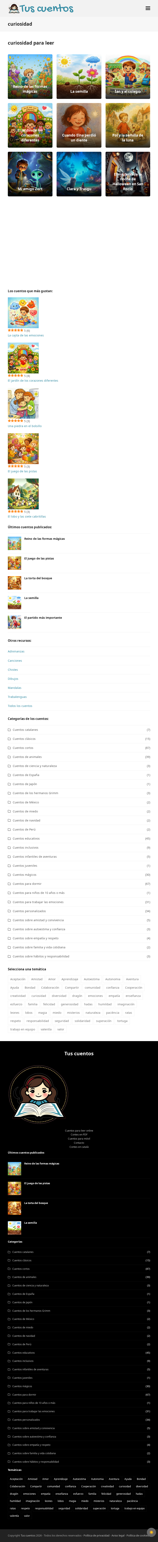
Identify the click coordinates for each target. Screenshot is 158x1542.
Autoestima (92, 979)
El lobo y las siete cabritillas (27, 516)
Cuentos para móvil (79, 1138)
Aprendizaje (70, 979)
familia (32, 1004)
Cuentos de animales (27, 757)
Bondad (30, 987)
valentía (46, 1029)
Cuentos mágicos (24, 875)
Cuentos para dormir (27, 884)
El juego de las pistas (22, 471)
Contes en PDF (79, 1134)
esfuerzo (16, 1004)
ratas (128, 1013)
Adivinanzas (16, 651)
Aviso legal (118, 1535)
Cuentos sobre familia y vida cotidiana (39, 947)
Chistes (13, 670)
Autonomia (112, 979)
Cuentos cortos (23, 748)
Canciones (15, 661)
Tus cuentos (28, 1535)
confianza (112, 987)
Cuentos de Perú (24, 829)
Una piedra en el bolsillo (25, 426)
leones (14, 1013)
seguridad (62, 1021)
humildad (105, 1004)
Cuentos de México (26, 802)
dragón (77, 996)
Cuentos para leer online (79, 1130)
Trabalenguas (17, 697)
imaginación (126, 1004)
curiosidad (38, 996)
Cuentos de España (26, 775)
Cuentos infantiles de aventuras (35, 856)
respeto (15, 1021)
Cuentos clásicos (24, 739)
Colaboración (50, 987)
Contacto (79, 1143)
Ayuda (14, 987)
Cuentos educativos (26, 838)
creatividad (18, 996)
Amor (52, 979)
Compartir (72, 987)
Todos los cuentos (20, 706)
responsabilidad (38, 1021)
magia (42, 1013)
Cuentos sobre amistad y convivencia (38, 920)
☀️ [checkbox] (151, 1532)
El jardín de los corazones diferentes (33, 380)
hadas (88, 1004)
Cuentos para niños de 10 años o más (39, 893)
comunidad (92, 987)
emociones (95, 996)
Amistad (37, 979)
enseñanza (133, 996)
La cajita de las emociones (26, 335)
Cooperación (133, 987)
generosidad (69, 1004)
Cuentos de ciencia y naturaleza (35, 766)
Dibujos (13, 679)
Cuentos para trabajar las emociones (38, 902)
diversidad (59, 996)
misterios (73, 1013)
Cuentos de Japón (25, 784)
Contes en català (79, 1147)
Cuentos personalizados (29, 911)
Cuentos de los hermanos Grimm (35, 793)
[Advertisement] (79, 237)
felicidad (49, 1004)
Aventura (132, 979)
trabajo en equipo (22, 1029)
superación (104, 1021)
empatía (114, 996)
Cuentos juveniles (25, 866)
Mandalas (14, 688)
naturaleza (93, 1013)
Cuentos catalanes (25, 730)
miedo (57, 1013)
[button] (148, 8)
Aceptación (18, 979)
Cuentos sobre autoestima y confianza (39, 929)
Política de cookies (138, 1535)
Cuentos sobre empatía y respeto (35, 938)
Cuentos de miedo (25, 811)
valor (60, 1029)
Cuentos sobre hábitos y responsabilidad (41, 956)
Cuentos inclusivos (25, 847)
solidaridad (82, 1021)
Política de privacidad (97, 1535)
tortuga (122, 1021)
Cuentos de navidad (26, 820)
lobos (29, 1013)
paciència (112, 1013)
